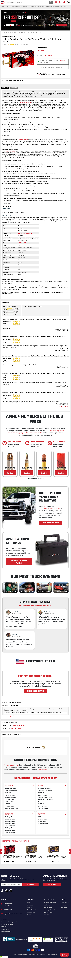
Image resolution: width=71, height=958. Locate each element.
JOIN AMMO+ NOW (50, 523)
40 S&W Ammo (22, 243)
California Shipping (6, 931)
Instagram (2, 890)
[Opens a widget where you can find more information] (64, 955)
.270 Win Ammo (42, 804)
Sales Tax (46, 915)
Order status (64, 902)
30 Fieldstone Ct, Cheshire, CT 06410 (8, 904)
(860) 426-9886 (60, 2)
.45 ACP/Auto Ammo (11, 790)
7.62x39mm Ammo (43, 795)
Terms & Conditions (33, 910)
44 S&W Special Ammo (11, 808)
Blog (28, 902)
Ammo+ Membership (50, 902)
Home (2, 6)
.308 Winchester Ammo (44, 793)
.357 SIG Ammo (9, 804)
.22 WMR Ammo (42, 819)
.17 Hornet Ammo (43, 823)
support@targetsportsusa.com (13, 914)
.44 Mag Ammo (9, 806)
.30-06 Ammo (41, 801)
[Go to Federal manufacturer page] (35, 747)
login (39, 75)
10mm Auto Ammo (10, 797)
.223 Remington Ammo (44, 788)
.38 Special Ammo (10, 801)
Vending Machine (49, 905)
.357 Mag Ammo (9, 799)
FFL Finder (4, 927)
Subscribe (30, 884)
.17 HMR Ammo (42, 821)
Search (50, 2)
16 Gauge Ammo (10, 821)
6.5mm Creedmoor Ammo (45, 797)
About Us (29, 907)
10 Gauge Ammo (10, 817)
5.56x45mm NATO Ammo (45, 790)
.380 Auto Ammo (10, 795)
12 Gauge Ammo (10, 819)
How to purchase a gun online (9, 922)
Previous (1, 851)
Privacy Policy (31, 912)
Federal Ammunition (25, 233)
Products (56, 2)
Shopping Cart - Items (68, 2)
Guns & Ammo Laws (7, 924)
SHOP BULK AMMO (35, 691)
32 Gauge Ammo (10, 830)
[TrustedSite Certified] (48, 940)
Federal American (10, 151)
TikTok (10, 890)
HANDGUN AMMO (15, 6)
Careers (29, 915)
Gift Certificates (48, 912)
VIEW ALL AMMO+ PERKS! (19, 562)
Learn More (52, 884)
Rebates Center (48, 907)
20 (65, 406)
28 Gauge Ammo (10, 828)
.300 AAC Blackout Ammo (45, 799)
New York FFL (5, 929)
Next (70, 851)
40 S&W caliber (23, 139)
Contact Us (30, 905)
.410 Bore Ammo (10, 832)
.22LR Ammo (41, 817)
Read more (43, 770)
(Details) (62, 60)
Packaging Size (42, 47)
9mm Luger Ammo (10, 788)
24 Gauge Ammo (10, 825)
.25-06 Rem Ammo (43, 808)
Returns (63, 905)
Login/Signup (64, 2)
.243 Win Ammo (42, 806)
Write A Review (24, 44)
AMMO (7, 6)
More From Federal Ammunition (15, 841)
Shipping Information (50, 910)
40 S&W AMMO (24, 6)
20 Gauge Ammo (10, 823)
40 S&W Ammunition (24, 102)
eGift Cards (64, 907)
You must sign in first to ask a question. (14, 716)
